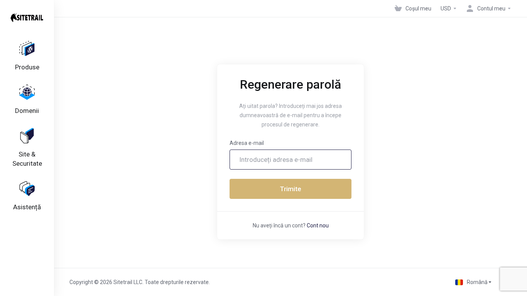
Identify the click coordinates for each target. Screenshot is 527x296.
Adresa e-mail (247, 143)
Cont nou (318, 225)
